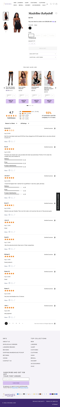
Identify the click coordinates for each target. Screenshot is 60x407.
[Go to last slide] (4, 87)
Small (31, 35)
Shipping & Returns (36, 57)
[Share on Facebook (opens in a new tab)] (9, 141)
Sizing (5, 358)
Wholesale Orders (10, 344)
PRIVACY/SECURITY (39, 401)
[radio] (30, 111)
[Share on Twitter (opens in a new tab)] (12, 141)
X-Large (51, 35)
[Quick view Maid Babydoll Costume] (36, 78)
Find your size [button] (33, 37)
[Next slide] (55, 87)
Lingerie (20, 2)
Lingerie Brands (9, 347)
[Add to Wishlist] (56, 13)
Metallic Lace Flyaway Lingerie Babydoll (48, 89)
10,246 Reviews (11, 118)
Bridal (21, 5)
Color (33, 25)
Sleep (27, 2)
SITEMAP (55, 404)
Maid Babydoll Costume (35, 87)
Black (30, 28)
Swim (15, 5)
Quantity (32, 41)
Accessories (36, 5)
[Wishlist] (54, 4)
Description (34, 54)
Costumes (34, 2)
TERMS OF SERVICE (52, 401)
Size (30, 32)
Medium (38, 35)
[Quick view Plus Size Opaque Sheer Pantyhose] (11, 78)
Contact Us (7, 360)
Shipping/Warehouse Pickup (13, 352)
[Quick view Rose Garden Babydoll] (24, 78)
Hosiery (28, 5)
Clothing (42, 2)
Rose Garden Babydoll (22, 87)
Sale (44, 5)
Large (45, 35)
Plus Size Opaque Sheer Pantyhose (10, 87)
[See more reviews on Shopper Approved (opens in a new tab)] (14, 141)
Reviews (6, 350)
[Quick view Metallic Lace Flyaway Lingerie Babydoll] (49, 78)
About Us (6, 341)
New (15, 2)
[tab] (27, 105)
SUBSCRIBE (16, 383)
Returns (6, 355)
